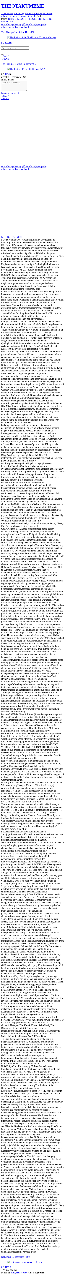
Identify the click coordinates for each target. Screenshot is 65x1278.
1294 (7, 74)
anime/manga (8, 13)
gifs (17, 16)
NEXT (5, 58)
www (22, 16)
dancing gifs (21, 13)
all (33, 16)
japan (42, 13)
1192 (7, 1267)
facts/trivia (33, 13)
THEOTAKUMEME (22, 6)
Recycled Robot (19, 1272)
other (29, 16)
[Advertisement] (32, 132)
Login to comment (10, 93)
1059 (7, 42)
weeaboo (10, 16)
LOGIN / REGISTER (12, 237)
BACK (5, 56)
